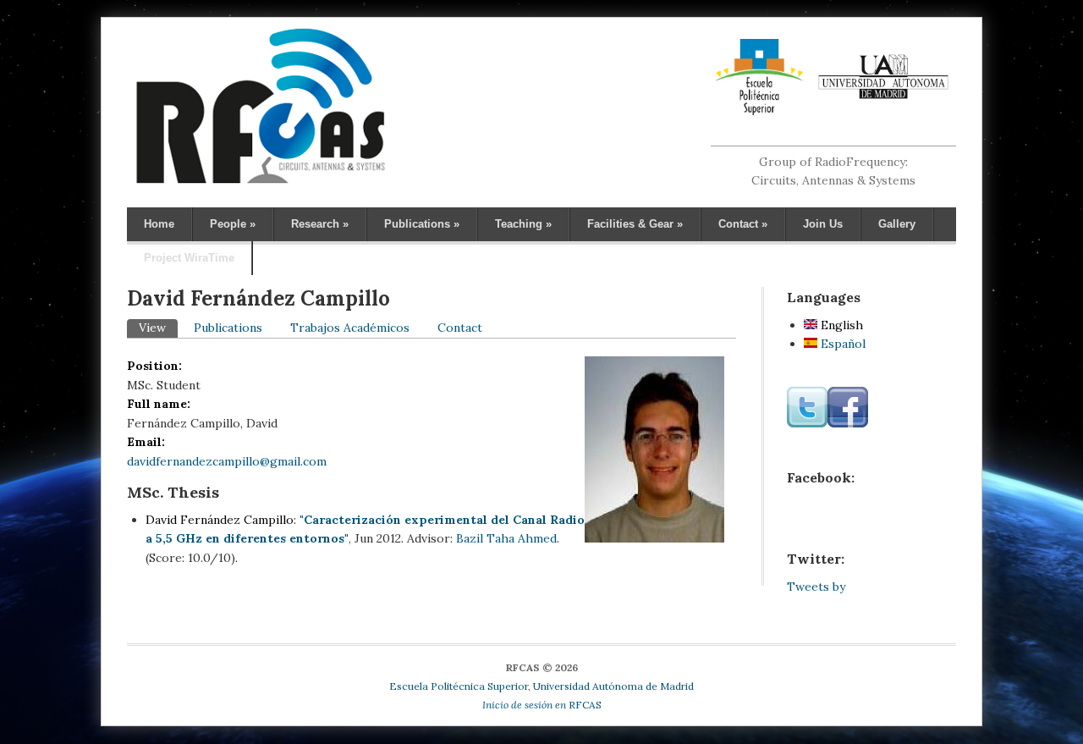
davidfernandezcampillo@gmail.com (227, 461)
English (840, 325)
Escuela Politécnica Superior (458, 686)
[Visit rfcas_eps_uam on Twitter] (807, 423)
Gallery (896, 224)
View (158, 327)
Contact (742, 224)
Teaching (523, 224)
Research (320, 224)
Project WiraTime (189, 257)
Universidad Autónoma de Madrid (613, 686)
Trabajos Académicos (350, 327)
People (233, 224)
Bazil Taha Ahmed (506, 538)
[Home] (260, 182)
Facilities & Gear (635, 224)
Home (159, 224)
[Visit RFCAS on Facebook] (847, 423)
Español (841, 343)
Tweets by (816, 586)
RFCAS (542, 704)
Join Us (823, 224)
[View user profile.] (654, 538)
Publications (421, 224)
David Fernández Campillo (220, 519)
